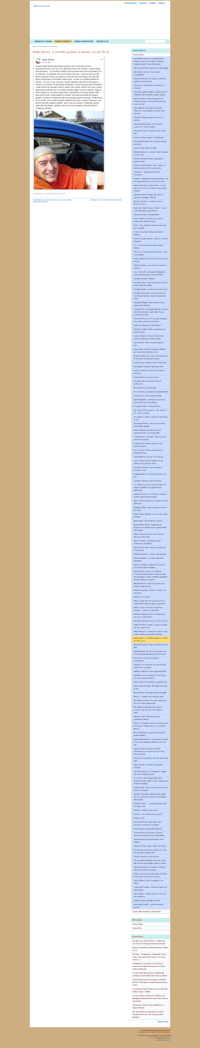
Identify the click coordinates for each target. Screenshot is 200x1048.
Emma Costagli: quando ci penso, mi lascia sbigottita (151, 240)
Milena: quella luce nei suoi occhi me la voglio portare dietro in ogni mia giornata (149, 602)
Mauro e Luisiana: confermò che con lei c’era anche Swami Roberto (149, 566)
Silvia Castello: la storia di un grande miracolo (148, 766)
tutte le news (163, 1022)
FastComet (166, 1038)
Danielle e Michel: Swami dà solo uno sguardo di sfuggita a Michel (148, 196)
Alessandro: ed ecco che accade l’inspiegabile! (146, 73)
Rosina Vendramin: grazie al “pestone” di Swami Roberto (149, 734)
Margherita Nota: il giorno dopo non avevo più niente (150, 508)
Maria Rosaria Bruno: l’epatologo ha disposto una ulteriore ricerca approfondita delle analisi (150, 527)
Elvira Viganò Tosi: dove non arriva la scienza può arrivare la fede (148, 220)
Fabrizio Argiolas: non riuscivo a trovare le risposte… (150, 266)
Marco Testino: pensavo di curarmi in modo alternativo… (151, 502)
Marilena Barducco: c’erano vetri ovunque (150, 554)
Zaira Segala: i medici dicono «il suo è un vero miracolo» (150, 895)
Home (34, 46)
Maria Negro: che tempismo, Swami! (148, 521)
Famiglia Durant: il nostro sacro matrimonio (150, 289)
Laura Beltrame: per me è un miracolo (148, 457)
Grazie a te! (102, 41)
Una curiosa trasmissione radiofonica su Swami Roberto (148, 1006)
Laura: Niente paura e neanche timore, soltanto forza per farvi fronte (149, 462)
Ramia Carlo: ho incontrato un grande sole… (151, 682)
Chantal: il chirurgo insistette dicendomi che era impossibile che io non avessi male (151, 180)
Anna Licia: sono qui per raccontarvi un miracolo (149, 86)
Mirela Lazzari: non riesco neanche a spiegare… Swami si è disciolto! (148, 609)
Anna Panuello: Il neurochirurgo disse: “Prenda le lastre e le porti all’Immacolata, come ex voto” (150, 101)
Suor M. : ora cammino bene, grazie (148, 814)
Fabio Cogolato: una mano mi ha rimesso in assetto (151, 260)
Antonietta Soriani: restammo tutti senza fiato (149, 132)
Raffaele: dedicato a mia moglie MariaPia (150, 671)
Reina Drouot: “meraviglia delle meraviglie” (150, 693)
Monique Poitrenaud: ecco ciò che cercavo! (151, 621)
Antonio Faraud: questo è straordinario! (149, 137)
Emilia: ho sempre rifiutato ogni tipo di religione (148, 233)
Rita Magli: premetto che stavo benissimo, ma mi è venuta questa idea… (150, 701)
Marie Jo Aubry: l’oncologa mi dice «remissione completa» (147, 542)
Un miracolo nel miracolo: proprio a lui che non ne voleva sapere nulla (150, 851)
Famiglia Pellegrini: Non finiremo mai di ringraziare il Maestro (149, 304)
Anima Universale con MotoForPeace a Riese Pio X (150, 949)
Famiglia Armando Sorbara (144, 279)
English (152, 3)
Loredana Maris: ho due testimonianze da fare (150, 475)
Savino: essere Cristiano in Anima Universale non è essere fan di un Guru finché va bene (149, 751)
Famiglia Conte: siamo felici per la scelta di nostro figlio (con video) (151, 284)
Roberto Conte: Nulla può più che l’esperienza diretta (147, 718)
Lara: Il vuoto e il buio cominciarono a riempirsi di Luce (148, 451)
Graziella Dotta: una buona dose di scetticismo (147, 382)
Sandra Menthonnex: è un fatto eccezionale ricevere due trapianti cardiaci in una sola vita (151, 742)
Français (143, 3)
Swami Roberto (63, 41)
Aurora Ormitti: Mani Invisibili (145, 148)
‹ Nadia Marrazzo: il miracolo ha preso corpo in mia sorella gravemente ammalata (52, 200)
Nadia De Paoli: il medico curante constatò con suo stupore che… (150, 626)
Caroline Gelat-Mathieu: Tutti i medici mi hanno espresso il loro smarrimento (149, 166)
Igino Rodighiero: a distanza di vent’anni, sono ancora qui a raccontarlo (150, 401)
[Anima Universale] (42, 6)
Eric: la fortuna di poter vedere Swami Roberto (148, 246)
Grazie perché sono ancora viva (146, 377)
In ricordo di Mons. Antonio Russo (147, 406)
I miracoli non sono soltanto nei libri (147, 396)
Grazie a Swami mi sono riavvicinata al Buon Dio (149, 371)
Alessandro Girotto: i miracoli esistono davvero (149, 905)
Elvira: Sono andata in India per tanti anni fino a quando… (150, 226)
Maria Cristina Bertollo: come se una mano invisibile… (150, 515)
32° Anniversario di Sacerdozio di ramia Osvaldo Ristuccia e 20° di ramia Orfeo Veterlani (148, 1014)
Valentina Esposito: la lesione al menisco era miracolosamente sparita (150, 868)
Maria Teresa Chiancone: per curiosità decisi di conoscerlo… (148, 535)
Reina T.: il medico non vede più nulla (148, 697)
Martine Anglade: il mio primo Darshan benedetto (149, 559)
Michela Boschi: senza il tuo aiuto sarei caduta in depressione (149, 585)
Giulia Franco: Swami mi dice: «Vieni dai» (150, 363)
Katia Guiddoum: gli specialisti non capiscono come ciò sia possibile (147, 431)
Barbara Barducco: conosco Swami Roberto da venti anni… (151, 153)
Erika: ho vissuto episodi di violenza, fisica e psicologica (150, 253)
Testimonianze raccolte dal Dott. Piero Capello (149, 840)
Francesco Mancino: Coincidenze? (147, 325)
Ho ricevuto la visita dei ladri (145, 388)
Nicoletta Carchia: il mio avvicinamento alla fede (151, 646)
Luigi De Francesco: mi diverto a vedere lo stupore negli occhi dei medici (150, 495)
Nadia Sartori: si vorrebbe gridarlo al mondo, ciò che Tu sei (151, 639)
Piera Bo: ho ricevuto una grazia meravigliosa (146, 659)
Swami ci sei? (139, 818)
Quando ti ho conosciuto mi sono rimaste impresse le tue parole (150, 666)
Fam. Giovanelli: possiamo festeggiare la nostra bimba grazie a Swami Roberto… (150, 273)
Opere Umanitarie (83, 41)
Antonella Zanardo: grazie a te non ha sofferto (148, 118)
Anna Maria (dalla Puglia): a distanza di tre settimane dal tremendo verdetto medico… (150, 93)
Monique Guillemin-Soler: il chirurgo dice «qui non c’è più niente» (149, 615)
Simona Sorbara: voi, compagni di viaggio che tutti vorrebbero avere (150, 772)
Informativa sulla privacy (162, 1040)
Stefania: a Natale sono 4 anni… (146, 810)
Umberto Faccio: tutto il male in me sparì (150, 846)
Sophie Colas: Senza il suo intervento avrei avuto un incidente (151, 788)
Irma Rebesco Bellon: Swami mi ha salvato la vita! (151, 418)
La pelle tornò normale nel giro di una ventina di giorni (148, 444)
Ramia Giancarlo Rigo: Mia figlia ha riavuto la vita (150, 687)
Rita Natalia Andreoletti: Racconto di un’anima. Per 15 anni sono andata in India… (148, 710)
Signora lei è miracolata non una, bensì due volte (151, 759)
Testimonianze (138, 55)
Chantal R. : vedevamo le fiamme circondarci (147, 173)
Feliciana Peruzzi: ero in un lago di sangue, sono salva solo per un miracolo (151, 320)
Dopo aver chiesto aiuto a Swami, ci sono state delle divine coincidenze (150, 209)
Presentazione (131, 3)
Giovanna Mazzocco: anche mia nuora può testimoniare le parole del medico (150, 357)
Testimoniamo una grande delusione (148, 829)
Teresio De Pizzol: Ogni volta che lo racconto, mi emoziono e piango (148, 823)
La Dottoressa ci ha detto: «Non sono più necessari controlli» (150, 438)
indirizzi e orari (43, 41)
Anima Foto (137, 928)
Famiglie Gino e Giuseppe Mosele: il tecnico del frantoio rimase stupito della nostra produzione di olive (151, 312)
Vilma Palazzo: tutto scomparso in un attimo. (148, 881)
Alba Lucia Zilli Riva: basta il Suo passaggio (151, 68)
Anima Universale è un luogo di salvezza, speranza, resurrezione (150, 80)
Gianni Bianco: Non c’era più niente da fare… (149, 344)
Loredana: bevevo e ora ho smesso (147, 481)
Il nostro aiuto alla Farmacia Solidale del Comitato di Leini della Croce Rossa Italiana (150, 974)
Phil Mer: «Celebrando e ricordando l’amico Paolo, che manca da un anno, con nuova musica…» (149, 957)
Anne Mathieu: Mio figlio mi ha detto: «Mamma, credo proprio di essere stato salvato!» (149, 110)
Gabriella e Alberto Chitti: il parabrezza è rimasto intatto (149, 330)
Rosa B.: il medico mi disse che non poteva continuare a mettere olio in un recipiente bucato (151, 726)
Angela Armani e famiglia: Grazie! (147, 900)
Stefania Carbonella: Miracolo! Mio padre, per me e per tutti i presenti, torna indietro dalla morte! (150, 797)
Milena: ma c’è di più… (143, 597)
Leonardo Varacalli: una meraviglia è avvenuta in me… (148, 468)
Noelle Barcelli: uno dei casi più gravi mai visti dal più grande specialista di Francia (150, 652)
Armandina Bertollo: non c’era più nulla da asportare (150, 142)
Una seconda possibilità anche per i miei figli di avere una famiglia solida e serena (150, 861)
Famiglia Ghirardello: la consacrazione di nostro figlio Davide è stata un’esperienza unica (150, 296)
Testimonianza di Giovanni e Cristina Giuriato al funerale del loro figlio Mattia (149, 834)
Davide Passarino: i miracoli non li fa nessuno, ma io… (148, 202)
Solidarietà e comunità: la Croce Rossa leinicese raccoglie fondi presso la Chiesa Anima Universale (149, 966)
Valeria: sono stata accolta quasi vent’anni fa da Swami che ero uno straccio (150, 875)
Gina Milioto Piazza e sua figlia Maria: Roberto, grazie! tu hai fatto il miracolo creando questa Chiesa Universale (149, 61)
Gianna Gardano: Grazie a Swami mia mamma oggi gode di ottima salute (148, 337)
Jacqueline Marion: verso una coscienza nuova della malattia (149, 424)
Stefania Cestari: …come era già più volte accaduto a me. (150, 805)
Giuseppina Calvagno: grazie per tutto (148, 367)
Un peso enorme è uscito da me (146, 856)
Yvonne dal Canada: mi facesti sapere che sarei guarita (150, 888)
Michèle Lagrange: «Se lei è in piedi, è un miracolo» (150, 591)
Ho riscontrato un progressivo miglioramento (151, 392)
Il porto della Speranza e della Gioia (147, 911)
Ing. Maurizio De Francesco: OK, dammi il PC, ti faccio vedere (150, 411)
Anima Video (138, 924)
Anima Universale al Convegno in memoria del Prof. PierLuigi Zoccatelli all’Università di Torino (150, 982)
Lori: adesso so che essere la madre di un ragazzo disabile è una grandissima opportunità (150, 487)
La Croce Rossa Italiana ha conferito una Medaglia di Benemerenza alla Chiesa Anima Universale (150, 998)
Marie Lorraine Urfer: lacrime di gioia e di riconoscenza (149, 548)
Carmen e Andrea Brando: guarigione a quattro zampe (149, 160)
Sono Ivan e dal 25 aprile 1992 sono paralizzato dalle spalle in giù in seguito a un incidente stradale (151, 781)
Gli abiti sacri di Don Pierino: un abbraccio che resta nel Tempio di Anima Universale (149, 942)
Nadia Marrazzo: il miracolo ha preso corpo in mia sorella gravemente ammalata (150, 632)
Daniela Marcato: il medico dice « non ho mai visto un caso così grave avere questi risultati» (150, 188)
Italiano (162, 3)
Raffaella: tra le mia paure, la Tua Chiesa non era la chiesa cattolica (150, 676)
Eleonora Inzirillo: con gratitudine (146, 215)
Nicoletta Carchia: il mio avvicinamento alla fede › (106, 200)
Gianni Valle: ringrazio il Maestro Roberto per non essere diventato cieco (150, 350)
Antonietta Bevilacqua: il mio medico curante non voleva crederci (148, 125)
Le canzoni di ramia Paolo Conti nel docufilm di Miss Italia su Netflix (150, 990)
